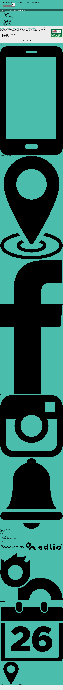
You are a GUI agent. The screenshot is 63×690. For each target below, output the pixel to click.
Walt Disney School (21, 10)
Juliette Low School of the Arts (45, 9)
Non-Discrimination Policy (6, 537)
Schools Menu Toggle (3, 7)
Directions (20, 684)
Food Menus (6, 19)
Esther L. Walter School (36, 9)
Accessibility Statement (6, 536)
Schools (2, 8)
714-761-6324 (2, 155)
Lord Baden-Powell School (54, 9)
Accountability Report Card (8, 16)
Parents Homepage (7, 23)
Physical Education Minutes (8, 20)
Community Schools (7, 21)
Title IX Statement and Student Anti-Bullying (9, 538)
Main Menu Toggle (3, 11)
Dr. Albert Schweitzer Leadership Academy (9, 9)
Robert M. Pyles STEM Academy (13, 10)
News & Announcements (4, 27)
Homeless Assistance (7, 24)
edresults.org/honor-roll (38, 40)
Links (1, 533)
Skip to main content (3, 0)
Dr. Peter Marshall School (28, 9)
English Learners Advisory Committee (10, 17)
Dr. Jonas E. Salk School (20, 9)
